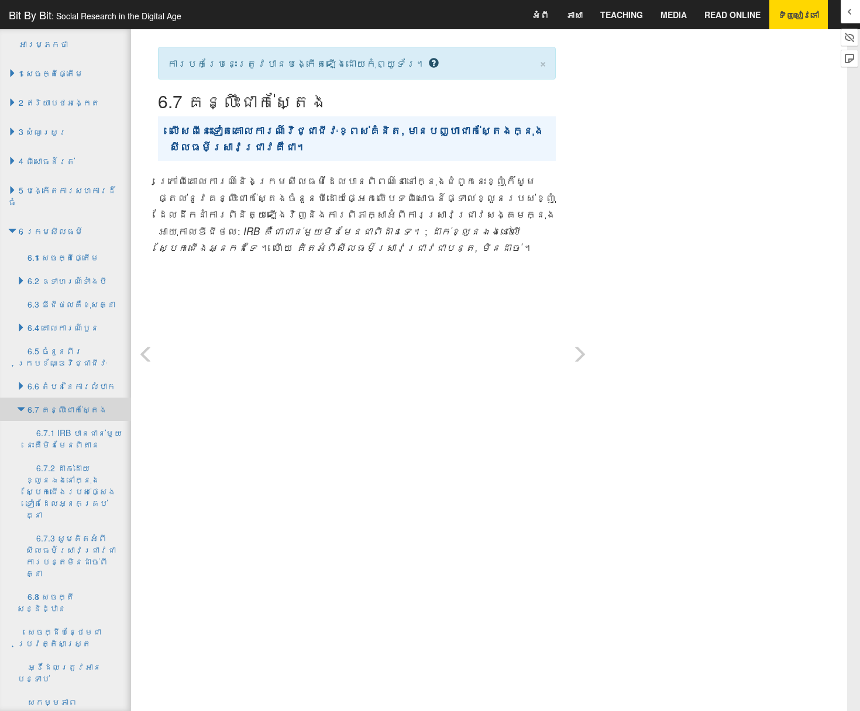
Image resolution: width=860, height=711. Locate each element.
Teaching (621, 14)
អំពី (540, 14)
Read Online (732, 14)
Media (674, 14)
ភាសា (574, 14)
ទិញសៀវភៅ (798, 14)
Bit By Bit (95, 14)
